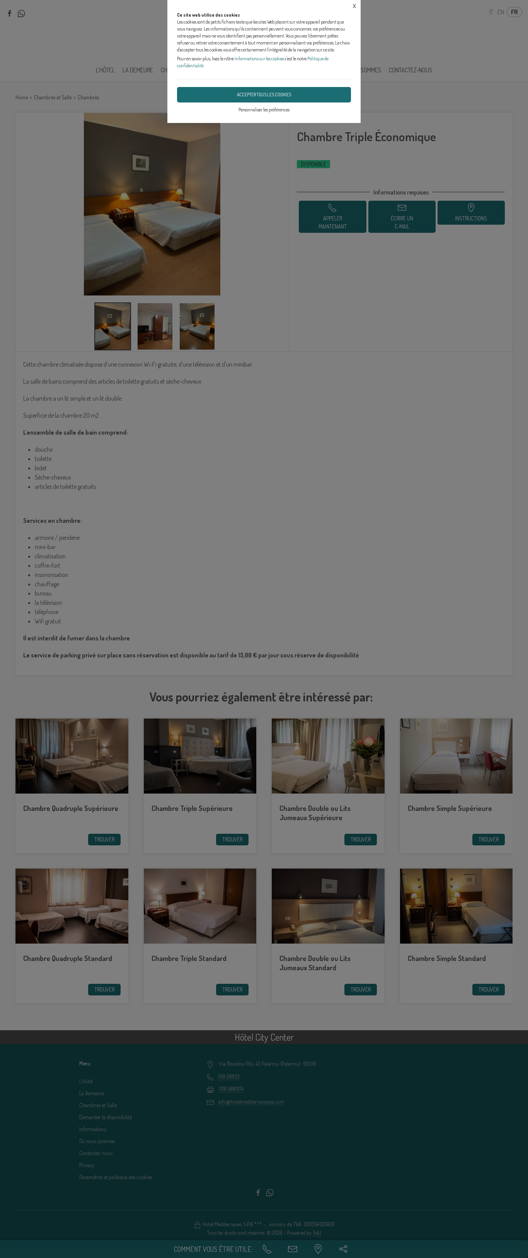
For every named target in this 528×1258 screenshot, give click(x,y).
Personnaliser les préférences (264, 110)
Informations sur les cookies (259, 58)
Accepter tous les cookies (264, 94)
